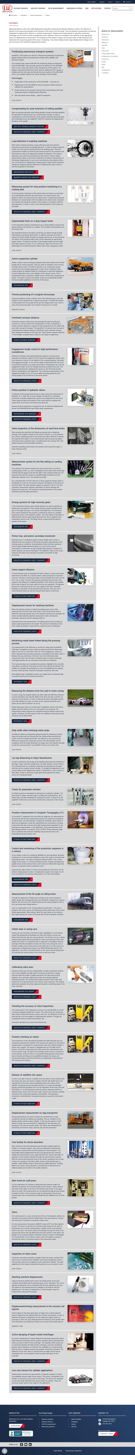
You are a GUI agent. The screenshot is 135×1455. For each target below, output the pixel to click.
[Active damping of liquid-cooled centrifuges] (80, 1342)
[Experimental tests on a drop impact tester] (80, 228)
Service (73, 1427)
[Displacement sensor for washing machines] (80, 612)
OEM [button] (86, 8)
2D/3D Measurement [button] (56, 8)
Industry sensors (47, 1422)
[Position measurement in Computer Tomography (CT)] (80, 820)
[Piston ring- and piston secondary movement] (80, 543)
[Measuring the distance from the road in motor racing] (80, 698)
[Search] (131, 8)
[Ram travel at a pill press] (80, 1188)
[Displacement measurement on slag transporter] (80, 1120)
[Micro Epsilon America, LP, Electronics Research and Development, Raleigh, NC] (23, 1433)
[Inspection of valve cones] (80, 1261)
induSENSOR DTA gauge (24, 991)
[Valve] (80, 1219)
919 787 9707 (107, 1424)
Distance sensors (47, 1419)
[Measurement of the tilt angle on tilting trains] (80, 901)
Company (74, 1422)
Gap (102, 67)
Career (73, 1424)
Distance (106, 73)
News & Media (76, 1419)
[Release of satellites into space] (80, 1082)
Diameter (104, 45)
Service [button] (117, 2)
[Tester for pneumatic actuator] (80, 796)
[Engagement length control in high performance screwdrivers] (80, 356)
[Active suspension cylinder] (80, 266)
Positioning (105, 59)
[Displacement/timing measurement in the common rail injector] (80, 1313)
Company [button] (101, 2)
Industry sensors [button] (38, 8)
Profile (103, 62)
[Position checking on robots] (80, 1044)
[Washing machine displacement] (80, 1284)
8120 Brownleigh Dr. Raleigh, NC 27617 (109, 1420)
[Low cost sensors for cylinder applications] (80, 1377)
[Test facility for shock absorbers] (80, 1149)
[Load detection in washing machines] (80, 148)
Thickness (104, 37)
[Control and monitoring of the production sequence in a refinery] (80, 856)
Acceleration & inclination (109, 56)
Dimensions (105, 34)
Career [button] (109, 2)
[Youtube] (25, 1444)
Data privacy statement (74, 1451)
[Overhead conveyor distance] (80, 325)
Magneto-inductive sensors (26, 177)
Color (103, 48)
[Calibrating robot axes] (80, 974)
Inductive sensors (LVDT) (25, 381)
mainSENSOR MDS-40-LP (24, 172)
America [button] (128, 2)
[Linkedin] (30, 1444)
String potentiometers (24, 596)
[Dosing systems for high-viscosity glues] (80, 509)
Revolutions (105, 40)
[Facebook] (21, 1444)
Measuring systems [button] (74, 8)
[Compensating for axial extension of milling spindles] (80, 116)
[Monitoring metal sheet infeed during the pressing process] (80, 648)
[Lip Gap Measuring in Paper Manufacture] (80, 765)
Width (103, 65)
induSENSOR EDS (21, 285)
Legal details (57, 1451)
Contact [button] (107, 8)
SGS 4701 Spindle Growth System (29, 127)
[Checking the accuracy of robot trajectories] (80, 1013)
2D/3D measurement (49, 1424)
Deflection (104, 42)
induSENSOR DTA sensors (25, 414)
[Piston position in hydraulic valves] (80, 397)
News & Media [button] (91, 2)
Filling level (105, 51)
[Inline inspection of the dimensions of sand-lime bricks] (80, 435)
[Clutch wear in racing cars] (80, 936)
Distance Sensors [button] (21, 8)
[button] (4, 1451)
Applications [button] (96, 8)
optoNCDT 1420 (20, 682)
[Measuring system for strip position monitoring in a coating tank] (80, 194)
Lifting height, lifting (107, 54)
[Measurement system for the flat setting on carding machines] (80, 469)
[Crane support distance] (80, 577)
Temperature (105, 70)
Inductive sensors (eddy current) (29, 132)
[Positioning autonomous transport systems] (80, 59)
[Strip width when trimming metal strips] (80, 737)
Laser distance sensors (25, 340)
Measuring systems (48, 1427)
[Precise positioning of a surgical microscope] (80, 302)
